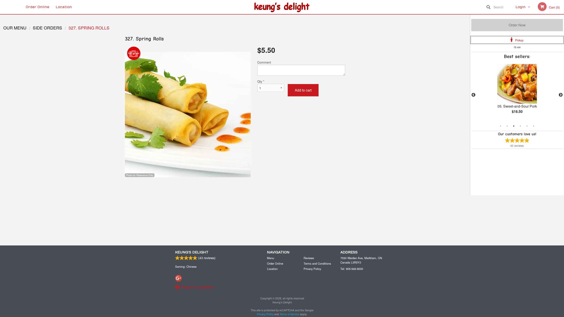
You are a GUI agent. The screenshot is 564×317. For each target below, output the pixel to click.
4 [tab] (520, 126)
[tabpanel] (517, 92)
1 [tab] (500, 126)
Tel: (351, 269)
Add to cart (303, 90)
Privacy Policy (312, 269)
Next (560, 95)
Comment (264, 62)
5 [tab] (527, 126)
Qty (260, 81)
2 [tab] (507, 126)
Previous (473, 95)
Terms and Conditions (317, 263)
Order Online (37, 7)
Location (64, 7)
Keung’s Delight (191, 252)
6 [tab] (533, 126)
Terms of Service (289, 314)
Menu (270, 258)
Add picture (133, 53)
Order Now (517, 24)
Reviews (309, 258)
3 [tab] (514, 126)
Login (521, 7)
